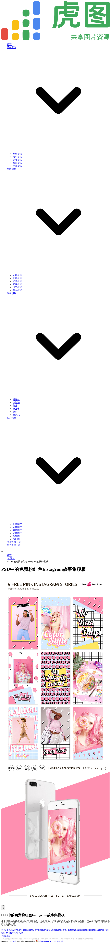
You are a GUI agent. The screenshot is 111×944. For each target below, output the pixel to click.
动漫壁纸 (17, 166)
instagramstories (84, 930)
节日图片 (17, 539)
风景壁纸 (17, 163)
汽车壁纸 (17, 157)
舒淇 (15, 411)
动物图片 (17, 533)
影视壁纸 (17, 284)
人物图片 (17, 527)
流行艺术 (13, 933)
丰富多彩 (11, 930)
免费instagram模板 (44, 930)
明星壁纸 (17, 154)
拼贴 (3, 930)
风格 (20, 933)
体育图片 (17, 530)
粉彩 (107, 930)
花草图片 (17, 524)
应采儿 (16, 414)
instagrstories (98, 930)
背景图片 (17, 536)
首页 (9, 44)
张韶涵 (16, 402)
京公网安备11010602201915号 (50, 941)
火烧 (14, 941)
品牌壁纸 (17, 281)
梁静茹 (16, 399)
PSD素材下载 (14, 545)
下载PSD (5, 936)
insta (55, 930)
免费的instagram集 (25, 930)
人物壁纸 (17, 275)
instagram (72, 930)
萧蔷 (15, 405)
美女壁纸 (17, 160)
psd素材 (11, 558)
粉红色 (4, 933)
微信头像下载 (14, 542)
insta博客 (62, 930)
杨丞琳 (16, 408)
